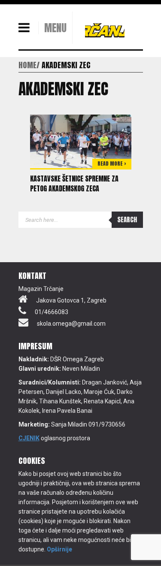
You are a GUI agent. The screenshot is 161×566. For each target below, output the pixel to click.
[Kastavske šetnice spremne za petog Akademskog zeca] (80, 140)
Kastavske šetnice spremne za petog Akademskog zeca (74, 183)
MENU (55, 27)
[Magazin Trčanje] (105, 30)
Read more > (111, 163)
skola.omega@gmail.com (71, 323)
